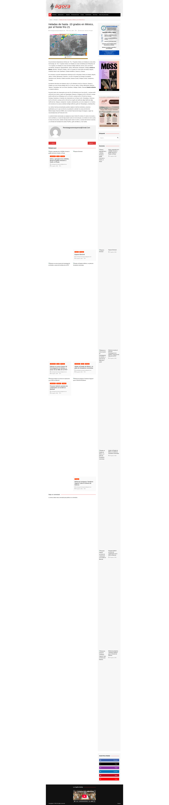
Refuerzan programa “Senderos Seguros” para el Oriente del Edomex (84, 483)
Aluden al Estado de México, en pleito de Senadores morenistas (113, 452)
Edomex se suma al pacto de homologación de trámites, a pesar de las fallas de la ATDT (58, 368)
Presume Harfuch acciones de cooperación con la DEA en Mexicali (59, 387)
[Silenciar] (92, 801)
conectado (61, 497)
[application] (84, 796)
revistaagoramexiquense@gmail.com (57, 30)
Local (58, 156)
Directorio (95, 14)
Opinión (68, 14)
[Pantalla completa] (94, 801)
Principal (91, 30)
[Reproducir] (75, 801)
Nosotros (54, 14)
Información (61, 14)
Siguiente (91, 143)
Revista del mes (75, 14)
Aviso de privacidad (103, 14)
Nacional (86, 30)
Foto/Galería (88, 14)
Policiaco (58, 383)
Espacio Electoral (80, 254)
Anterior (53, 143)
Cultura (82, 14)
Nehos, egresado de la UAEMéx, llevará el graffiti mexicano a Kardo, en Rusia (59, 160)
